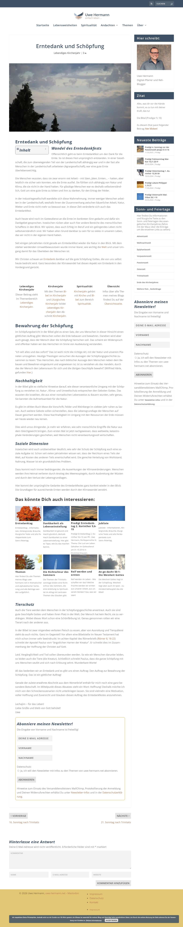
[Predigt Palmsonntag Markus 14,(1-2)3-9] (140, 161)
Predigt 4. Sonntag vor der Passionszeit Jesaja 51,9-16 (157, 148)
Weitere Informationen (94, 920)
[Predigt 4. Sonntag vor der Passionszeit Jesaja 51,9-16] (140, 149)
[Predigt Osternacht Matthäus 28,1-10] (140, 196)
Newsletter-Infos (80, 792)
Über (140, 25)
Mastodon (73, 893)
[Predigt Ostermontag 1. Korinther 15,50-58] (140, 172)
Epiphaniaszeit (143, 249)
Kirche (82, 295)
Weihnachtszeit (144, 243)
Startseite (42, 25)
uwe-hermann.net (55, 893)
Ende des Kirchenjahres (147, 282)
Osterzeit (141, 269)
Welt (104, 247)
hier (29, 372)
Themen (127, 25)
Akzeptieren (111, 920)
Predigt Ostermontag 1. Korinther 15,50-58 (157, 172)
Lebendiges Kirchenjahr (67, 53)
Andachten (108, 25)
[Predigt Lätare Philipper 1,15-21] (140, 184)
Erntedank (49, 259)
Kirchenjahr (59, 315)
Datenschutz (97, 898)
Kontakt (94, 902)
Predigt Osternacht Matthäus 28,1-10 (156, 195)
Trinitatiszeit (143, 275)
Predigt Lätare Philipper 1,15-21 (156, 184)
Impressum (96, 894)
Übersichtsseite (113, 303)
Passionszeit (142, 262)
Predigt (157, 152)
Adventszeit (142, 236)
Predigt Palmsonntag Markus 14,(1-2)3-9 (157, 160)
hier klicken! (151, 128)
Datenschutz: (24, 766)
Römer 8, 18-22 (106, 638)
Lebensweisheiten (65, 25)
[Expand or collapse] (45, 149)
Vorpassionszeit (144, 256)
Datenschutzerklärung (144, 404)
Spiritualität (89, 25)
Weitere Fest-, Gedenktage (149, 289)
